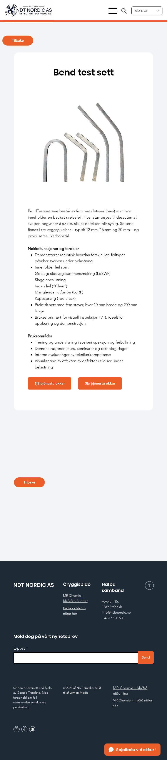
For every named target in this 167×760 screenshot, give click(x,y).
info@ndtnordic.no (116, 612)
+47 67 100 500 (113, 618)
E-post (19, 648)
